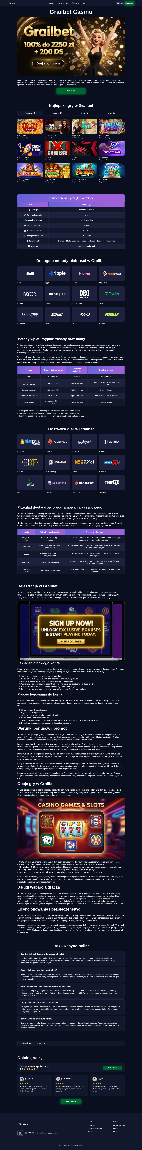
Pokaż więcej (71, 1101)
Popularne (29, 113)
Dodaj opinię (112, 1067)
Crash (83, 113)
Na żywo (56, 113)
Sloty (110, 113)
